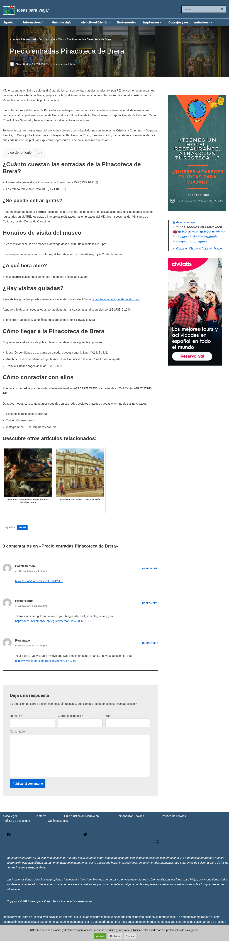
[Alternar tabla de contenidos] (37, 153)
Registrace (22, 640)
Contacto (40, 816)
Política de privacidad (16, 820)
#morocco (180, 242)
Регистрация (24, 600)
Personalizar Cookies (130, 816)
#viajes (183, 237)
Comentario (18, 731)
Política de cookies (174, 816)
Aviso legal (10, 816)
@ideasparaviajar (184, 222)
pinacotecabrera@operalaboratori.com (115, 299)
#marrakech (207, 237)
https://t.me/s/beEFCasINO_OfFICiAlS (39, 581)
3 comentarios (59, 64)
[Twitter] (85, 835)
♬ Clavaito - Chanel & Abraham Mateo (197, 248)
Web (108, 715)
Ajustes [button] (130, 936)
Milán (61, 39)
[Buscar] (222, 9)
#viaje (182, 232)
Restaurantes (126, 22)
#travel (193, 232)
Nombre (16, 715)
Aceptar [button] (100, 936)
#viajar (205, 232)
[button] (15, 22)
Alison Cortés (23, 64)
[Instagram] (157, 842)
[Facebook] (9, 835)
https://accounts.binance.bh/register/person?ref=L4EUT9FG (53, 621)
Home (14, 39)
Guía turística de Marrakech (81, 816)
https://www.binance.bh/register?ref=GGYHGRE (45, 660)
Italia (52, 39)
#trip (193, 237)
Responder (150, 568)
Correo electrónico (70, 715)
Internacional (28, 39)
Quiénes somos (58, 820)
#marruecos (198, 242)
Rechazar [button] (115, 936)
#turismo (218, 232)
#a (175, 237)
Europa (43, 39)
